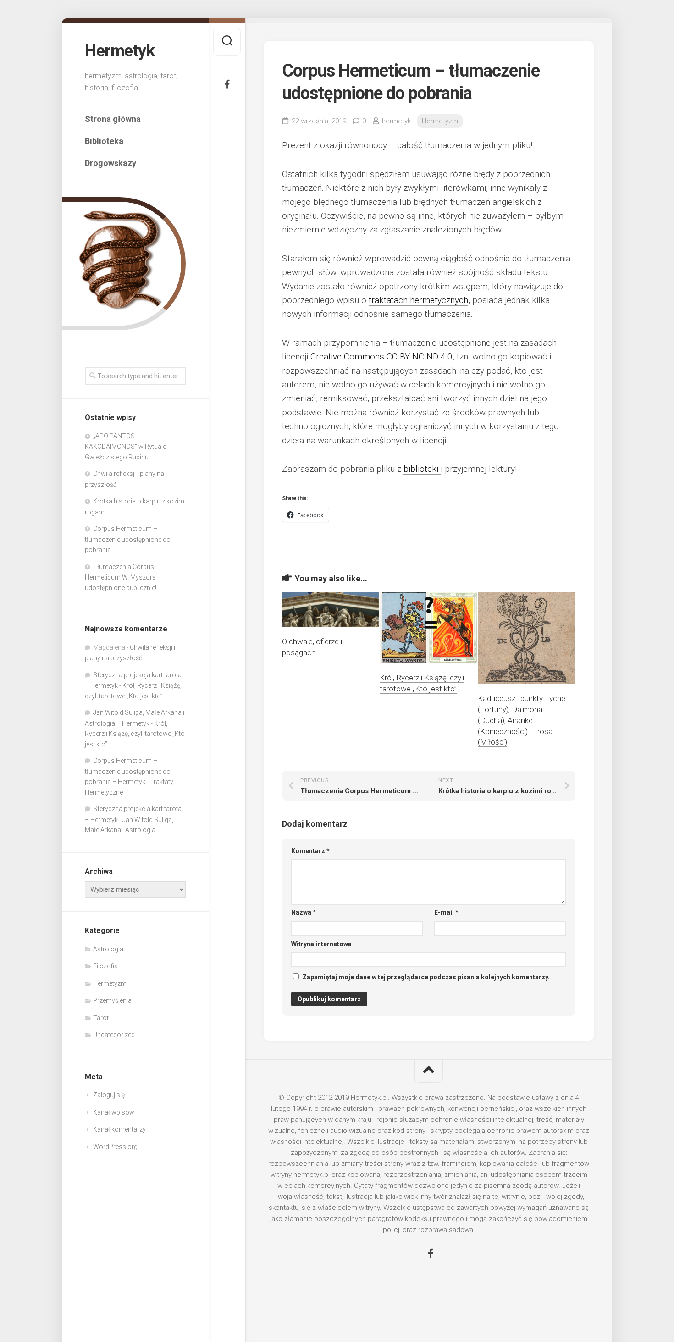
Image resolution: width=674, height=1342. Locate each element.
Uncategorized (114, 1034)
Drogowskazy (110, 163)
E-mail (446, 912)
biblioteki (422, 469)
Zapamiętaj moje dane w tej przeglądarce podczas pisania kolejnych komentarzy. (426, 977)
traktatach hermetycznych (418, 300)
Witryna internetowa (321, 944)
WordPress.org (115, 1146)
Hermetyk (120, 51)
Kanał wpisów (113, 1112)
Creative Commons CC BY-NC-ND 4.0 (381, 356)
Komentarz (310, 851)
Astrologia (108, 949)
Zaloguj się (109, 1095)
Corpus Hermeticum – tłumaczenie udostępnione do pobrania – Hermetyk (128, 771)
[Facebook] (227, 84)
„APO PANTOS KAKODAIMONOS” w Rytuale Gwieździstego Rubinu (125, 446)
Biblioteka (104, 141)
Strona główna (113, 119)
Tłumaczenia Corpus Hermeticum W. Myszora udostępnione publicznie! (120, 577)
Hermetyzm (110, 983)
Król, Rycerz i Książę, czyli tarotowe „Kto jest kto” (135, 734)
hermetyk (396, 121)
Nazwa (303, 912)
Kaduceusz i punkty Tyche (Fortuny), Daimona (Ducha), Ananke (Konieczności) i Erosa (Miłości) (521, 720)
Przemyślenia (112, 1000)
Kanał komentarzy (119, 1129)
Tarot (101, 1018)
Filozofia (105, 966)
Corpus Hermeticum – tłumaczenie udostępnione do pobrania (128, 539)
